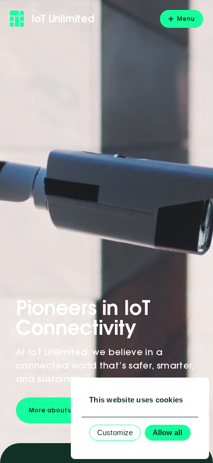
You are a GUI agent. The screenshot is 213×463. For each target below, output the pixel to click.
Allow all (168, 432)
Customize (115, 432)
